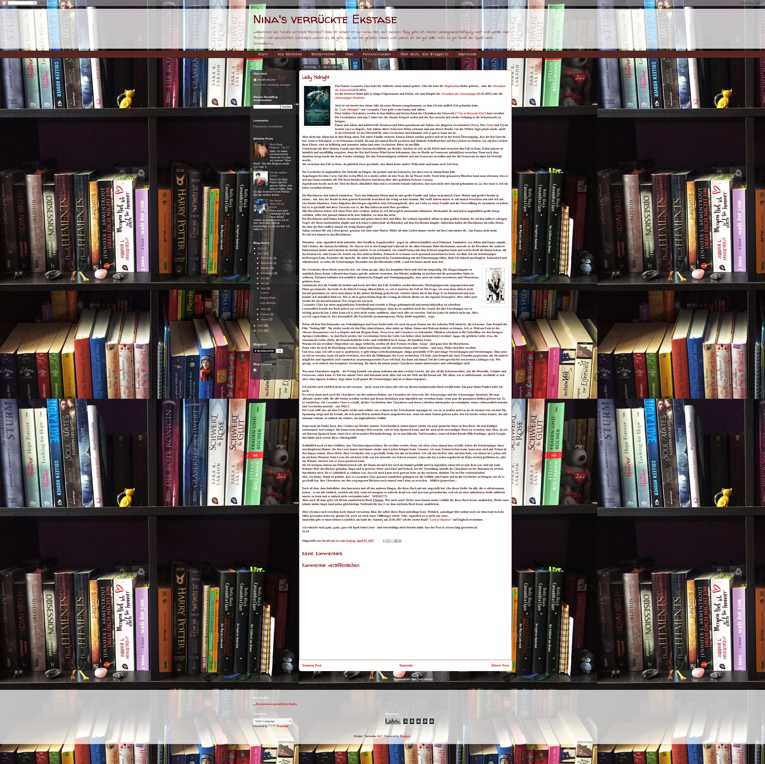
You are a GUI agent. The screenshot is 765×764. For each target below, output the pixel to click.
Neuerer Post (311, 665)
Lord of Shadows (440, 519)
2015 (261, 330)
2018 (261, 248)
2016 (261, 325)
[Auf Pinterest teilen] (400, 541)
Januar (265, 319)
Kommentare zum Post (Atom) (413, 679)
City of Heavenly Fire (471, 113)
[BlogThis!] (388, 541)
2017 (261, 253)
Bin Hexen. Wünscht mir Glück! (277, 203)
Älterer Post (500, 665)
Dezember (267, 258)
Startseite (406, 665)
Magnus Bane (268, 297)
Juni (263, 278)
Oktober (266, 268)
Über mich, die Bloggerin (424, 54)
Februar (265, 314)
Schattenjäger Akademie (349, 97)
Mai (263, 283)
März (264, 309)
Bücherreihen (323, 54)
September (267, 273)
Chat (349, 54)
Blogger (405, 736)
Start (263, 54)
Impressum (467, 54)
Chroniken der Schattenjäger (458, 93)
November (267, 263)
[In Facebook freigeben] (396, 541)
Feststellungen (377, 54)
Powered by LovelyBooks (268, 126)
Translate (282, 726)
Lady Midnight (349, 109)
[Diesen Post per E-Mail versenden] (385, 541)
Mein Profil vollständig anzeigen (271, 84)
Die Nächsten (290, 54)
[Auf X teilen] (392, 541)
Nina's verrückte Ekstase (325, 19)
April (264, 288)
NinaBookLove (266, 79)
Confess (264, 292)
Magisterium (452, 86)
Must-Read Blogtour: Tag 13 (279, 146)
